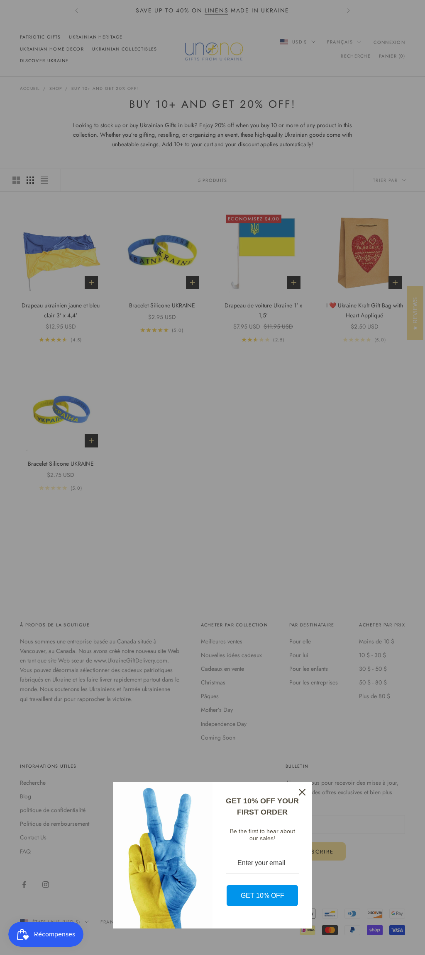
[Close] (302, 792)
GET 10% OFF (262, 895)
